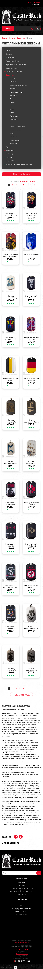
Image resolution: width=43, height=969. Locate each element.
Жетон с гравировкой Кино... (31, 421)
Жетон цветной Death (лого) (31, 545)
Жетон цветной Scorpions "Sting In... (10, 586)
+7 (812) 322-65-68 (22, 952)
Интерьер (9, 154)
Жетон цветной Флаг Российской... (10, 379)
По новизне (23, 181)
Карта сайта (21, 894)
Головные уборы (12, 61)
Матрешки (13, 143)
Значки (12, 102)
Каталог (12, 38)
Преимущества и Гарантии (22, 909)
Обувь (8, 51)
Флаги (12, 99)
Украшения (10, 150)
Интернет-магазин (22, 954)
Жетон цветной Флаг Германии (31, 379)
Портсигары (14, 116)
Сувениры (21, 38)
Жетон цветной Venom (31, 297)
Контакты (4, 3)
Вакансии (21, 885)
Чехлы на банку (15, 140)
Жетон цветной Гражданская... (11, 504)
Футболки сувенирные (17, 126)
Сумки (8, 147)
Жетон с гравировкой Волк (31, 628)
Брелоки (13, 81)
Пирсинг (9, 157)
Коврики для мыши (16, 92)
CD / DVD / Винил (12, 161)
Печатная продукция (14, 71)
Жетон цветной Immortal (10, 545)
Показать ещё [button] (21, 694)
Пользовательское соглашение (21, 888)
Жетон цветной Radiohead (10, 628)
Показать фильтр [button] (21, 174)
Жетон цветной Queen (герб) (31, 214)
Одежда (9, 54)
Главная (5, 38)
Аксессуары (10, 57)
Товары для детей (12, 68)
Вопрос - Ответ (21, 914)
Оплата (21, 906)
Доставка (21, 903)
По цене (32, 181)
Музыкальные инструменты (16, 65)
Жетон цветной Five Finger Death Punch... (10, 255)
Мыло (12, 133)
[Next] (35, 185)
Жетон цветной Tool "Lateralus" (31, 338)
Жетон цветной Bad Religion (31, 586)
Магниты (13, 88)
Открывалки (14, 119)
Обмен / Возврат (21, 911)
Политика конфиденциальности (21, 891)
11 (30, 185)
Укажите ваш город (33, 2)
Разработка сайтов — (21, 958)
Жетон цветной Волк (31, 254)
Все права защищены (22, 942)
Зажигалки (13, 95)
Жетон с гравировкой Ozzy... (10, 297)
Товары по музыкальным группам (19, 164)
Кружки (12, 78)
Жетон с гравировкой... (10, 421)
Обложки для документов (18, 85)
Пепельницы (14, 137)
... (27, 185)
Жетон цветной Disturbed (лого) (11, 214)
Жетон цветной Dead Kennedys (31, 504)
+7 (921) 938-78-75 (22, 956)
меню (9, 28)
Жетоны (12, 106)
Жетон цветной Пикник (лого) (10, 338)
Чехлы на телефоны (16, 130)
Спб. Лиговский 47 (22, 950)
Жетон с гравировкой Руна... (10, 462)
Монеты (12, 123)
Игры (12, 109)
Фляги (12, 112)
